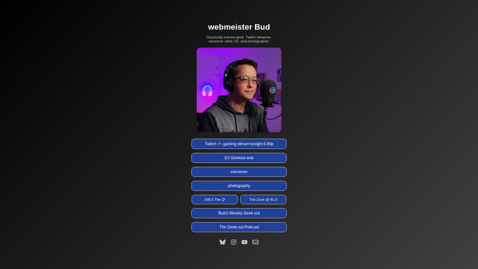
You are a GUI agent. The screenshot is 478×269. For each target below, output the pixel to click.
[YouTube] (244, 242)
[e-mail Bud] (255, 242)
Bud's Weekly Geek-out (239, 213)
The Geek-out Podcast (239, 227)
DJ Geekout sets (239, 158)
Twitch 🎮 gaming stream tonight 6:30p (239, 144)
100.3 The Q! (214, 200)
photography (239, 186)
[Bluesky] (223, 242)
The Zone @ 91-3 (263, 200)
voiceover (239, 172)
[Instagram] (234, 242)
